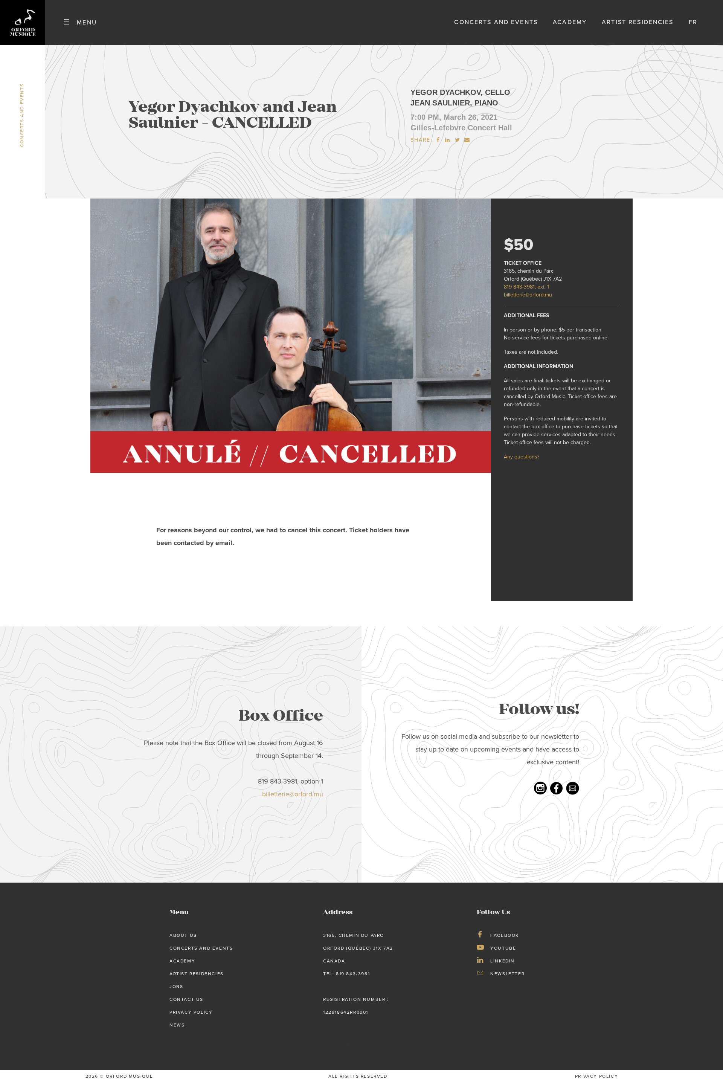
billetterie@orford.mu (528, 295)
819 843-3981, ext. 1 (526, 287)
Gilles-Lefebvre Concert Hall (461, 128)
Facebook (504, 935)
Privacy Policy (190, 1012)
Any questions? (521, 457)
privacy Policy (596, 1076)
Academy (570, 22)
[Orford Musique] (22, 22)
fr (693, 22)
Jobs (176, 986)
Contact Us (186, 999)
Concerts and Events (496, 22)
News (177, 1025)
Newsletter (507, 973)
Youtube (503, 948)
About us (183, 935)
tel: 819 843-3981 (346, 973)
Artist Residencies (637, 22)
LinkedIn (502, 961)
